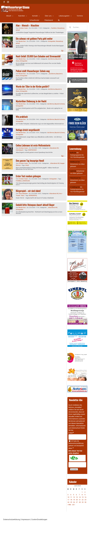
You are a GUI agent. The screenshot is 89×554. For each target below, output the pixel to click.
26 (74, 502)
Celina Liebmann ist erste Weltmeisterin (33, 145)
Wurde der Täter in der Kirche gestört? (32, 86)
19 (74, 500)
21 (80, 500)
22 (82, 500)
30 (85, 502)
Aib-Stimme (51, 59)
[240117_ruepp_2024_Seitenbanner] (77, 89)
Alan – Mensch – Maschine (27, 25)
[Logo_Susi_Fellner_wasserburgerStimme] (77, 330)
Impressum (25, 519)
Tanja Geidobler (23, 193)
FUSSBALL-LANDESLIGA (23, 181)
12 (74, 497)
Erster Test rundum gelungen (28, 176)
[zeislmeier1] (77, 387)
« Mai (69, 504)
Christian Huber (23, 28)
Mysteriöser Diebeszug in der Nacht (31, 101)
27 (77, 502)
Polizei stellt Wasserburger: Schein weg (33, 71)
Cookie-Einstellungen (39, 519)
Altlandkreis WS (54, 148)
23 (85, 500)
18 (71, 500)
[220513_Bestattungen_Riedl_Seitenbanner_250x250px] (77, 306)
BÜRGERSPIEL (33, 195)
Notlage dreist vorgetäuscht (28, 130)
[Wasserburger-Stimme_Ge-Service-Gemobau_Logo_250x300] (77, 202)
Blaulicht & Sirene (60, 104)
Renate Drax (22, 41)
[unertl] (77, 288)
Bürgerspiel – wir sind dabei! (28, 190)
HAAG (27, 165)
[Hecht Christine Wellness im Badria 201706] (77, 369)
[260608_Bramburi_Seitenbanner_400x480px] (77, 230)
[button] (58, 20)
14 (80, 497)
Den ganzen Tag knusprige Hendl (30, 160)
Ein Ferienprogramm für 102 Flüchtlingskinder (77, 155)
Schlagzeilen (51, 41)
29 (82, 502)
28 (80, 502)
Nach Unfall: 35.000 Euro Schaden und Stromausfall (38, 56)
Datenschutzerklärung (75, 443)
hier (72, 430)
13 (77, 497)
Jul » (73, 504)
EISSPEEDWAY (32, 150)
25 (71, 502)
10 (68, 497)
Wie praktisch (22, 116)
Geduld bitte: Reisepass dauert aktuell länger (35, 204)
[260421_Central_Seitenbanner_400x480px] (77, 259)
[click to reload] (77, 458)
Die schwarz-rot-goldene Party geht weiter (34, 38)
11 (71, 497)
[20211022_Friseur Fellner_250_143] (77, 353)
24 (68, 502)
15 (82, 497)
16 (85, 497)
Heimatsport (19, 150)
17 (68, 500)
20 (77, 500)
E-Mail (71, 433)
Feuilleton (54, 28)
